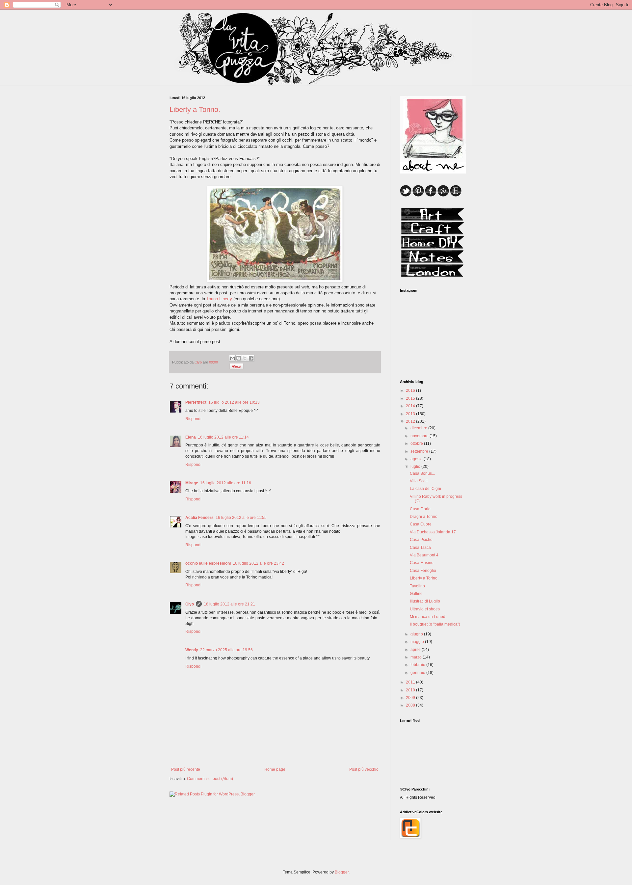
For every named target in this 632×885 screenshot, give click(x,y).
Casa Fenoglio (423, 570)
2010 (411, 690)
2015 (411, 398)
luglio (415, 466)
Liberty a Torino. (424, 578)
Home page (274, 769)
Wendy (191, 650)
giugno (417, 634)
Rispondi (193, 418)
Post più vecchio (364, 769)
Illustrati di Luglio (425, 601)
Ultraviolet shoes (425, 609)
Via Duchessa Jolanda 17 (433, 532)
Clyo (189, 604)
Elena (190, 437)
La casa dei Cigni (425, 488)
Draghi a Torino (423, 516)
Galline (416, 593)
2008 (411, 705)
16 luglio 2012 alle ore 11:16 (225, 483)
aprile (416, 649)
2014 (411, 406)
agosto (417, 459)
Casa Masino (422, 562)
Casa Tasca (420, 547)
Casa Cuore (421, 524)
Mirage (191, 483)
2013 (411, 414)
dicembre (419, 428)
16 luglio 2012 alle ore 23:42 (258, 563)
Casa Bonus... (422, 473)
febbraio (418, 664)
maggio (417, 641)
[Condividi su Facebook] (251, 358)
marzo (416, 657)
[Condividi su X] (245, 358)
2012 (411, 421)
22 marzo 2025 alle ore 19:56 (226, 650)
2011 (411, 682)
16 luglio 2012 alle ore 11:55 (241, 517)
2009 (411, 697)
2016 (411, 390)
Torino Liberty (219, 298)
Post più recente (185, 769)
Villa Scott (419, 481)
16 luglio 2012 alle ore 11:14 (223, 437)
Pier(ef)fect (195, 402)
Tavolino (417, 586)
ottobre (417, 443)
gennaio (418, 672)
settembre (419, 451)
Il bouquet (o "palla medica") (435, 624)
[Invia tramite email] (232, 358)
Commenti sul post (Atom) (210, 778)
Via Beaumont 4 (424, 555)
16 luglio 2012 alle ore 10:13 (234, 402)
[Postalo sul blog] (238, 358)
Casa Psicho (421, 539)
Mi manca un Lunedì (428, 616)
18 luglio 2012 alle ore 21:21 (229, 604)
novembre (420, 436)
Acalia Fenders (199, 517)
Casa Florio (420, 509)
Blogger (342, 872)
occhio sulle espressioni (208, 563)
